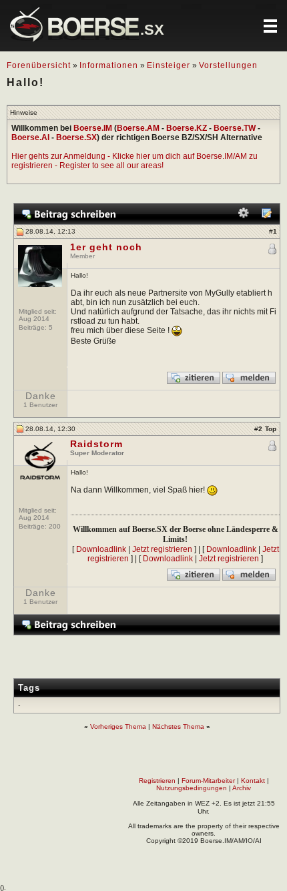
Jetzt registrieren (162, 549)
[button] (270, 26)
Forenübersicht (39, 65)
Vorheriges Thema (118, 726)
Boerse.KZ (186, 128)
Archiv (241, 788)
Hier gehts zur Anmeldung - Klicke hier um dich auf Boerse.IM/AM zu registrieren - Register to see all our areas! (134, 161)
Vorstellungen (228, 65)
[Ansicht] (266, 216)
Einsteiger (168, 65)
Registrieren (157, 780)
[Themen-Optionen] (243, 216)
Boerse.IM (92, 128)
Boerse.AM (138, 128)
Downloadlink (101, 549)
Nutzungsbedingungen (191, 788)
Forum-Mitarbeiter (208, 780)
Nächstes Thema (178, 726)
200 (55, 526)
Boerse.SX (76, 137)
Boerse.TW (235, 128)
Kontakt (253, 780)
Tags (29, 688)
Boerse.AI (30, 137)
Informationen (108, 65)
